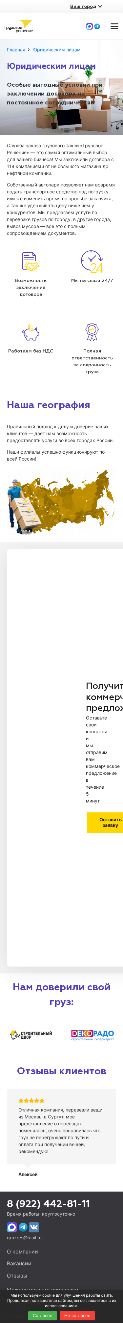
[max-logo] (89, 26)
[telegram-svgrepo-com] (97, 26)
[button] (114, 26)
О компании (22, 1251)
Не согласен (77, 1315)
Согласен (42, 1315)
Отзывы (17, 1275)
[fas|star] (12, 1227)
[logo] (19, 26)
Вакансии (19, 1263)
